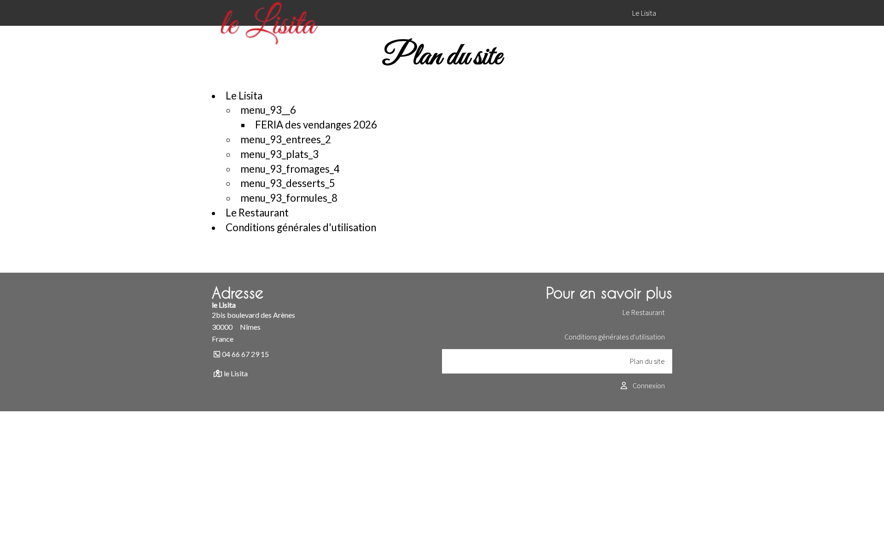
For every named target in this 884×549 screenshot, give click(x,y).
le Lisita (236, 373)
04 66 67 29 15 (245, 354)
